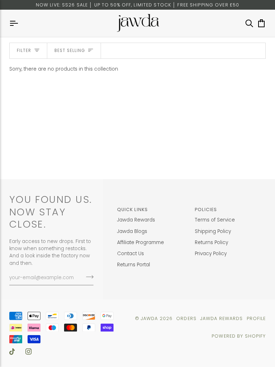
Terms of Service (215, 219)
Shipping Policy (213, 231)
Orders (186, 318)
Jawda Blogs (132, 231)
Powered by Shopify (239, 336)
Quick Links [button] (132, 209)
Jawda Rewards (136, 219)
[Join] (87, 277)
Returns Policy (211, 242)
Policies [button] (206, 209)
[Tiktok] (12, 351)
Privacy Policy (211, 253)
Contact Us (130, 253)
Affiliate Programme (140, 242)
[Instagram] (28, 351)
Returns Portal (133, 264)
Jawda (149, 318)
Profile (256, 318)
